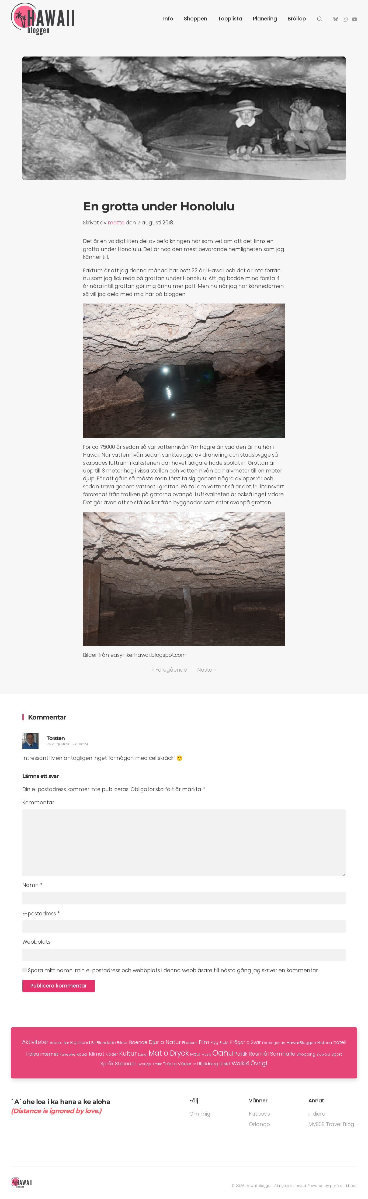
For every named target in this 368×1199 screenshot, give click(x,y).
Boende (138, 1042)
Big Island (80, 1042)
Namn (32, 885)
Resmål (259, 1053)
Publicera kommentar (58, 985)
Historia (324, 1042)
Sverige (144, 1064)
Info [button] (168, 18)
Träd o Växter (177, 1064)
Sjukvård (323, 1054)
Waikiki (240, 1063)
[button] (319, 19)
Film (204, 1042)
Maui (195, 1054)
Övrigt (259, 1063)
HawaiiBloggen (301, 1042)
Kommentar (38, 802)
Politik (240, 1053)
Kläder (112, 1054)
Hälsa (32, 1054)
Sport (336, 1054)
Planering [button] (265, 18)
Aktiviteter (35, 1042)
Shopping (306, 1054)
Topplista (230, 18)
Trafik (157, 1064)
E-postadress (41, 913)
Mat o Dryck (169, 1053)
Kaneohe (67, 1054)
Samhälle (282, 1053)
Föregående (171, 669)
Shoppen (195, 18)
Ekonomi (189, 1042)
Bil (93, 1042)
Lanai (142, 1054)
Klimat (96, 1053)
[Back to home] (42, 19)
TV (194, 1064)
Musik (206, 1054)
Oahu (222, 1052)
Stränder (125, 1063)
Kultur (128, 1053)
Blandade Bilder (112, 1042)
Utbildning (207, 1064)
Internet (49, 1054)
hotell (339, 1042)
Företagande (273, 1043)
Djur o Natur (165, 1042)
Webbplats (36, 942)
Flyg (214, 1042)
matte (116, 222)
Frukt (224, 1042)
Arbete (56, 1042)
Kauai (82, 1054)
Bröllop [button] (297, 18)
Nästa (205, 669)
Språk (107, 1063)
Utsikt (225, 1064)
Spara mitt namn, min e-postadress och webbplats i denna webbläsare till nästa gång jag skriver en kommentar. (173, 970)
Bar (66, 1043)
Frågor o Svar (245, 1042)
